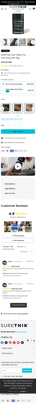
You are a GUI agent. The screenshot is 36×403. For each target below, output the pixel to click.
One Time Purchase (13, 84)
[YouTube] (18, 342)
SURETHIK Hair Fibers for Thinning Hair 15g (14, 273)
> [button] (18, 305)
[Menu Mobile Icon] (2, 9)
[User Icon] (30, 9)
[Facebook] (2, 342)
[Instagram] (10, 342)
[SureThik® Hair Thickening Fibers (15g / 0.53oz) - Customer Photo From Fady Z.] (7, 229)
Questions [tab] (20, 247)
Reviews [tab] (6, 247)
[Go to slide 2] (17, 115)
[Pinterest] (14, 342)
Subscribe (27, 370)
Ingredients (10, 189)
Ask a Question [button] (19, 240)
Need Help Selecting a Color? (12, 119)
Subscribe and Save (14, 89)
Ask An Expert (22, 314)
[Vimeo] (22, 342)
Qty (2, 125)
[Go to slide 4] (19, 115)
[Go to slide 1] (16, 115)
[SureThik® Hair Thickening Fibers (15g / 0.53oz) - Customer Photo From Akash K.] (28, 229)
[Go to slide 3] (18, 115)
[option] (18, 24)
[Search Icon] (6, 9)
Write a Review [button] (19, 236)
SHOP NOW (24, 4)
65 (5, 73)
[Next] (34, 109)
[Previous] (2, 109)
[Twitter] (6, 342)
